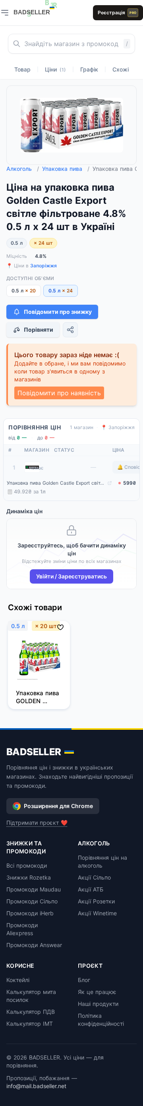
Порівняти (38, 329)
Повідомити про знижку (58, 311)
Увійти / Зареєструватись (71, 576)
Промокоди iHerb (30, 913)
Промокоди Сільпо (32, 901)
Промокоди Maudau (33, 889)
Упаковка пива (65, 168)
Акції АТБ (90, 889)
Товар (22, 69)
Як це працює (97, 991)
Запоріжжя (43, 266)
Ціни (55, 69)
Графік (89, 69)
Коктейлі (17, 979)
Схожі (120, 69)
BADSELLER (33, 752)
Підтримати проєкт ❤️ (37, 822)
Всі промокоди (26, 865)
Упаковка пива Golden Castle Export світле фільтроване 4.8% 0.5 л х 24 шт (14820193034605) (56, 483)
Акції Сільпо (94, 877)
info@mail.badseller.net (36, 1086)
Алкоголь (22, 168)
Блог (84, 979)
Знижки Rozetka (28, 877)
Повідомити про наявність (59, 393)
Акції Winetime (97, 913)
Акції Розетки (96, 901)
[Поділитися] (70, 329)
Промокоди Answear (34, 945)
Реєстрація (117, 12)
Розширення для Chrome (58, 805)
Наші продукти (98, 1003)
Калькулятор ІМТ (29, 1023)
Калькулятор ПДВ (30, 1011)
